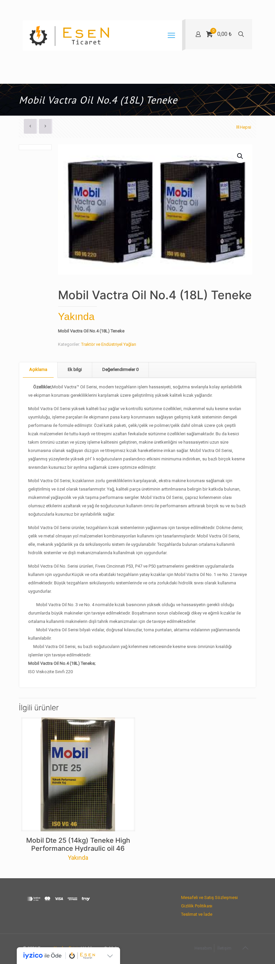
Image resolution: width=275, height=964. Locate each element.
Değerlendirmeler (120, 369)
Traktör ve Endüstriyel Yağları (108, 344)
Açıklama (38, 369)
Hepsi (245, 127)
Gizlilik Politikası (196, 905)
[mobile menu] (171, 35)
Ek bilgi (75, 369)
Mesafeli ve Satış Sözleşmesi (209, 897)
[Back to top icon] (245, 948)
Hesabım (203, 948)
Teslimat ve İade (196, 914)
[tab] (38, 369)
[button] (240, 156)
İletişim (224, 948)
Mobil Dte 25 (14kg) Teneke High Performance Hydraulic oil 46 (78, 844)
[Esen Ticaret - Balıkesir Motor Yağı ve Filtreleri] (69, 35)
